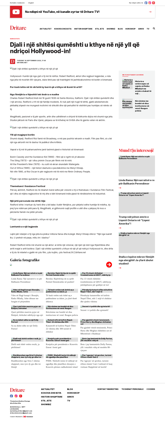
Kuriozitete (15, 38)
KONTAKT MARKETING (107, 389)
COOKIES (151, 389)
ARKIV (141, 29)
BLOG (120, 29)
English (31, 3)
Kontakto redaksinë (17, 3)
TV (148, 29)
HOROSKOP (130, 29)
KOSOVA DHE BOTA (63, 29)
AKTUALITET (46, 29)
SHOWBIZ (111, 29)
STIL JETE (99, 29)
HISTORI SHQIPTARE (83, 29)
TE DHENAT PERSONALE (132, 389)
